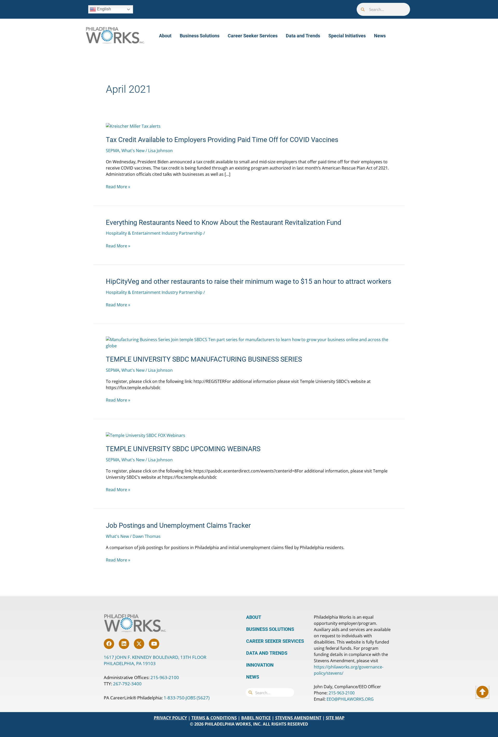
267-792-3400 (127, 684)
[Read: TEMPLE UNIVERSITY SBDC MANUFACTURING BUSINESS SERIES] (249, 342)
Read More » (118, 187)
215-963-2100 (164, 677)
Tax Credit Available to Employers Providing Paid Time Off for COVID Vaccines (222, 140)
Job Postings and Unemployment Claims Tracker (178, 525)
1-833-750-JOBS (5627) (187, 698)
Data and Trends (303, 35)
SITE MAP (335, 718)
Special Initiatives (347, 35)
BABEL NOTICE (256, 718)
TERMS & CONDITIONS (214, 718)
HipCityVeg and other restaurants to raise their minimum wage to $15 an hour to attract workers (248, 281)
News (380, 35)
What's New (132, 150)
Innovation (260, 665)
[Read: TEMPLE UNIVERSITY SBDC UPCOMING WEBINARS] (145, 435)
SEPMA (112, 150)
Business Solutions (199, 35)
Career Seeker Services (253, 35)
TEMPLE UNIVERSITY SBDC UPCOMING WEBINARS (183, 449)
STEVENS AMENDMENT (298, 718)
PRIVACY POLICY (170, 718)
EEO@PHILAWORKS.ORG (350, 699)
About (165, 35)
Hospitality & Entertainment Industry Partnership (154, 233)
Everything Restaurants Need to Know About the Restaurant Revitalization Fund (223, 222)
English (103, 9)
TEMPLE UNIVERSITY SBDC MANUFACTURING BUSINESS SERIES (204, 359)
